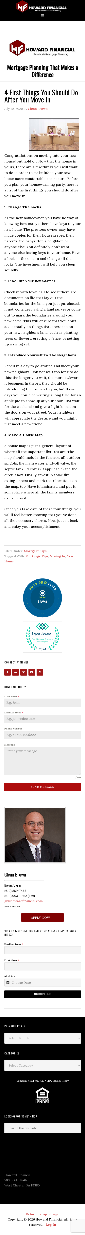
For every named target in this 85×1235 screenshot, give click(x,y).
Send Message (42, 787)
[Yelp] (40, 672)
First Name (11, 696)
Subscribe (42, 994)
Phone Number (13, 728)
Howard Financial (42, 6)
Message (9, 744)
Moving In (57, 556)
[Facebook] (7, 672)
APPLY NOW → (42, 918)
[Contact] (31, 672)
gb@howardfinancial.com (23, 901)
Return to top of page (42, 1214)
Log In (51, 1224)
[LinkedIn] (15, 672)
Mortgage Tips (35, 551)
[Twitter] (23, 672)
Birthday (9, 976)
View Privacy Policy (58, 1080)
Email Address (13, 712)
